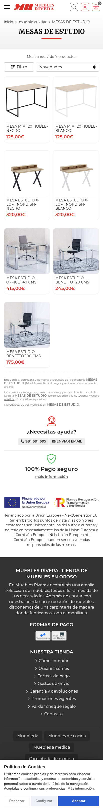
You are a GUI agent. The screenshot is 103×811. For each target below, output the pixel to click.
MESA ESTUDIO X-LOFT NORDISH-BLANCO (71, 204)
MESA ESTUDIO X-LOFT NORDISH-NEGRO (22, 204)
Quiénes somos (53, 668)
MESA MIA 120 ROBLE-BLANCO (76, 128)
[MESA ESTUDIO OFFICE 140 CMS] (27, 251)
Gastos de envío (54, 683)
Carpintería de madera (51, 758)
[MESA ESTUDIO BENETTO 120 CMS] (76, 251)
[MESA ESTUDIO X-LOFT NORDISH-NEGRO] (27, 173)
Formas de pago (54, 676)
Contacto (53, 714)
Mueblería (27, 735)
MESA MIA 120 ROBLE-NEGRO (27, 128)
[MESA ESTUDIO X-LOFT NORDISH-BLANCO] (76, 173)
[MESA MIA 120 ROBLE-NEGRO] (27, 99)
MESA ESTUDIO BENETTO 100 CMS (23, 354)
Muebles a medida (51, 747)
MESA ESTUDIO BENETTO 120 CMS (72, 280)
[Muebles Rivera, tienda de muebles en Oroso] (34, 7)
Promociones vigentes (54, 698)
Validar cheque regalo (54, 706)
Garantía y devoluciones (54, 691)
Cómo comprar (53, 660)
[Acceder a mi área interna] (85, 7)
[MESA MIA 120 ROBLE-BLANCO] (76, 99)
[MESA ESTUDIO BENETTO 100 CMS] (27, 325)
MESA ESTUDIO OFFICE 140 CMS (21, 280)
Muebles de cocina (67, 735)
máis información (51, 477)
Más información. (81, 788)
